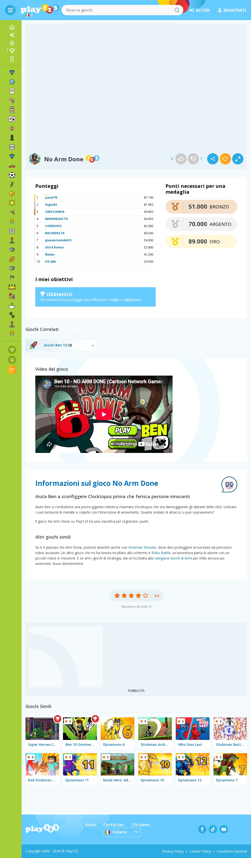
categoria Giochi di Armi (173, 558)
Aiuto (90, 824)
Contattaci (113, 824)
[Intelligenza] (12, 128)
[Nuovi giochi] (12, 35)
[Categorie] (12, 59)
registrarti (132, 299)
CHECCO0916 (54, 212)
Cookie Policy (200, 851)
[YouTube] (224, 829)
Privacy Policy (173, 851)
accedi (203, 10)
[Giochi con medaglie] (12, 360)
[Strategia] (12, 287)
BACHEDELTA (54, 233)
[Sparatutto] (12, 212)
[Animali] (12, 315)
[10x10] (12, 147)
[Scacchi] (12, 137)
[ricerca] (177, 10)
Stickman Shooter (142, 547)
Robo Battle (161, 552)
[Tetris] (12, 296)
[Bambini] (12, 221)
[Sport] (12, 259)
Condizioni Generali (232, 851)
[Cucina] (12, 305)
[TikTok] (213, 829)
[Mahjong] (12, 91)
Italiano (120, 832)
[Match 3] (12, 72)
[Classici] (12, 268)
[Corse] (12, 277)
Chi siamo (141, 824)
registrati (235, 10)
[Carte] (12, 109)
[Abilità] (12, 184)
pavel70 (51, 197)
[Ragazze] (12, 333)
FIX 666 (50, 261)
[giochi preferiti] (12, 370)
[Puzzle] (12, 81)
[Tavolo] (12, 249)
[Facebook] (202, 829)
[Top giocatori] (12, 50)
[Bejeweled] (12, 156)
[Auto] (12, 165)
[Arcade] (12, 240)
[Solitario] (12, 119)
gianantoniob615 (58, 240)
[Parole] (12, 231)
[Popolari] (12, 43)
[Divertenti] (12, 203)
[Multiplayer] (12, 324)
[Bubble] (12, 100)
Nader (50, 254)
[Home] (12, 27)
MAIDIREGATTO (56, 219)
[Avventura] (12, 193)
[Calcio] (12, 175)
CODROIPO (53, 226)
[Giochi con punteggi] (12, 350)
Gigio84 (51, 205)
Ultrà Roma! (54, 247)
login (115, 299)
